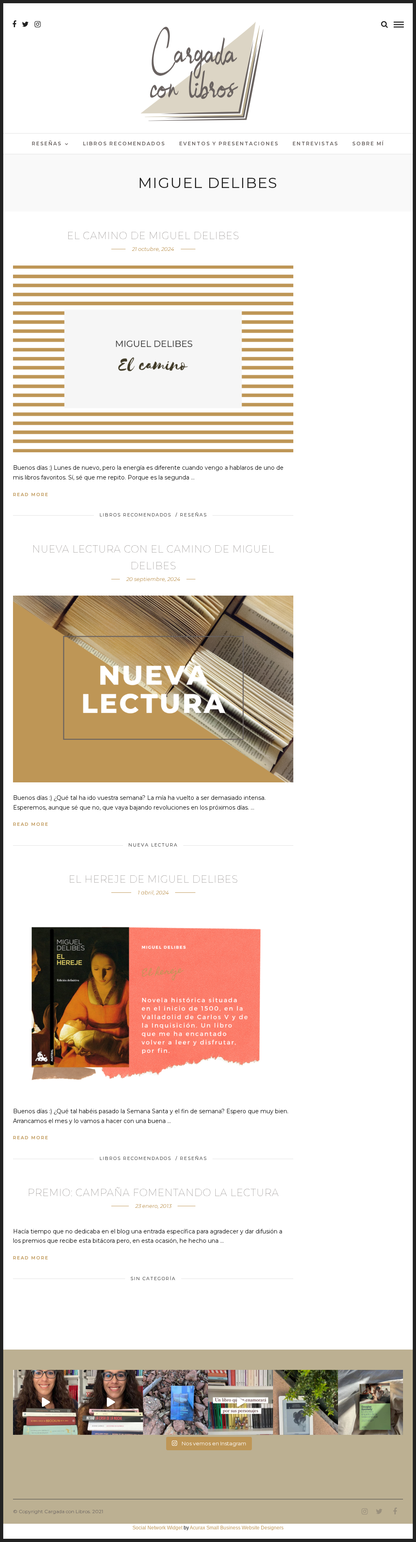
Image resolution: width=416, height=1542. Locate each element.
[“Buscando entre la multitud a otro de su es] (175, 1402)
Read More (31, 494)
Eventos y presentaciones (229, 143)
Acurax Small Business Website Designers (237, 1528)
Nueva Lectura (153, 845)
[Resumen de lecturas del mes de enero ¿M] (110, 1402)
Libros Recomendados (124, 143)
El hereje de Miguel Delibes (153, 879)
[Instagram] (38, 24)
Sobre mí (368, 143)
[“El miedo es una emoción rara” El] (370, 1402)
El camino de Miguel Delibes (153, 236)
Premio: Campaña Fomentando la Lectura (153, 1193)
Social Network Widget (157, 1528)
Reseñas (47, 143)
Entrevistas (315, 143)
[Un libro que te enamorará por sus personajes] (240, 1402)
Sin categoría (153, 1278)
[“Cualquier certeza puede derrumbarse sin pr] (305, 1402)
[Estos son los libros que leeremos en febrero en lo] (45, 1402)
